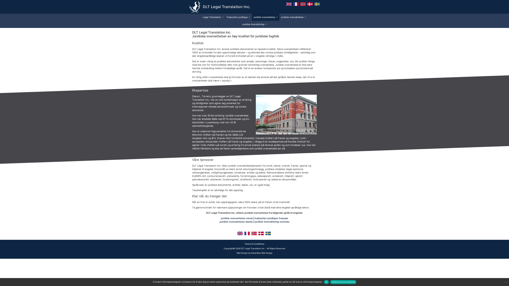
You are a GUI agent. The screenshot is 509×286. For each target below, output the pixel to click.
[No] (505, 282)
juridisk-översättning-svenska (271, 221)
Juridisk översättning (253, 24)
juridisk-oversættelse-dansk (236, 221)
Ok (326, 282)
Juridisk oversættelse (292, 17)
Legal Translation (212, 17)
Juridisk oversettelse (264, 17)
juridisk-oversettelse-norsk (237, 218)
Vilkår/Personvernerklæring (343, 282)
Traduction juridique (237, 17)
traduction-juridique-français (271, 218)
